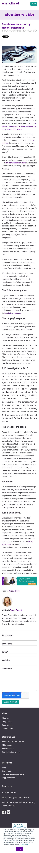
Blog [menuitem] (4, 767)
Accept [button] (19, 849)
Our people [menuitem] (6, 722)
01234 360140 (10, 792)
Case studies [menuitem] (7, 725)
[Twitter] (8, 812)
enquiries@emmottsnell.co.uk (17, 797)
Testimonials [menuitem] (7, 728)
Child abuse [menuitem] (7, 745)
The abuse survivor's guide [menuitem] (13, 774)
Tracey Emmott (17, 31)
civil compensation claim (15, 163)
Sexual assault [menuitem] (8, 749)
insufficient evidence (12, 313)
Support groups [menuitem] (8, 778)
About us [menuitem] (5, 718)
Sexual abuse (14, 591)
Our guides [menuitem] (6, 771)
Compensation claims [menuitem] (11, 752)
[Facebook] (4, 812)
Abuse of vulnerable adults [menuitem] (13, 742)
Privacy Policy (24, 844)
